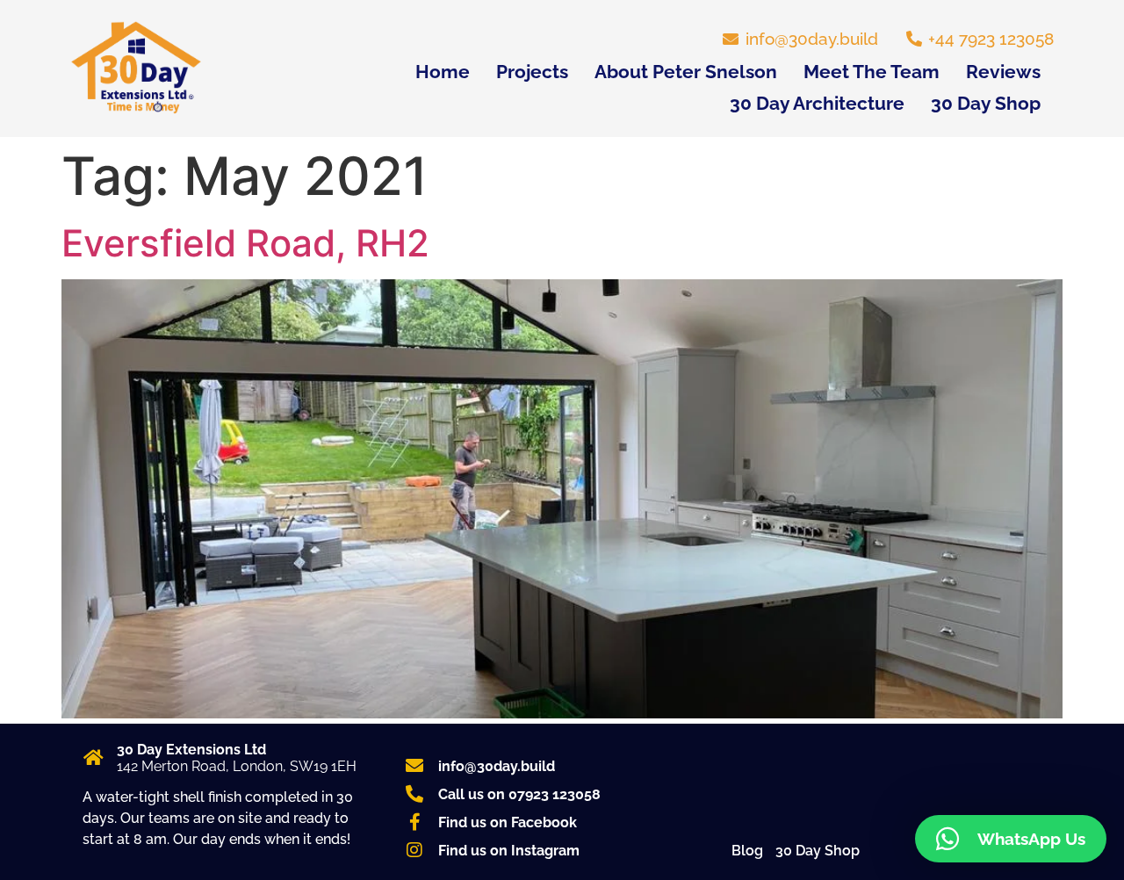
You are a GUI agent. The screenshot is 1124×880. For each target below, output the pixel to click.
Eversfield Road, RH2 (245, 242)
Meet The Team (871, 72)
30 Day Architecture (817, 103)
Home (442, 72)
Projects (532, 72)
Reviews (1003, 72)
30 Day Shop (986, 103)
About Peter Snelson (685, 72)
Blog (747, 850)
